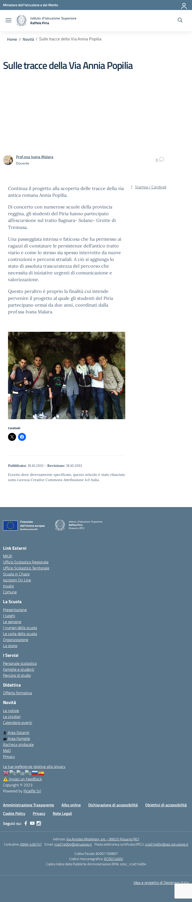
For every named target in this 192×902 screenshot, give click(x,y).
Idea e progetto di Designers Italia (161, 883)
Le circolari (11, 717)
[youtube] (32, 823)
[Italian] (28, 772)
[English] (6, 772)
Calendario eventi (17, 722)
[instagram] (38, 823)
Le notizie (11, 711)
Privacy (9, 756)
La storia (10, 646)
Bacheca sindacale (18, 744)
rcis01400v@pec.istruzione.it (166, 844)
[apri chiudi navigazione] (9, 21)
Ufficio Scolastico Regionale (25, 562)
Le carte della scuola (20, 634)
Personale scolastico (20, 663)
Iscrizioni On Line (17, 580)
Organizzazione (15, 640)
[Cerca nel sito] (180, 20)
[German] (20, 772)
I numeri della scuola (20, 628)
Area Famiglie (18, 738)
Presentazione (15, 610)
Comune (10, 592)
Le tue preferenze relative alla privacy (34, 766)
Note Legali (62, 813)
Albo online (71, 805)
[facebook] (26, 823)
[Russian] (35, 772)
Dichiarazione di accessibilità (113, 805)
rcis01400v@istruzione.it (73, 844)
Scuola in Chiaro (16, 574)
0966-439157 (31, 844)
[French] (13, 772)
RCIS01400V (113, 858)
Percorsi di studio (17, 675)
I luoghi (9, 616)
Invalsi (8, 586)
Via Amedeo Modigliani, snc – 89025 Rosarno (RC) (102, 839)
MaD (7, 750)
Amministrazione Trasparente (28, 805)
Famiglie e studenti (18, 669)
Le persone (12, 622)
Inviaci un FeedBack (22, 779)
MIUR (7, 556)
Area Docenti (18, 732)
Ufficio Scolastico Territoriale (26, 568)
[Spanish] (41, 772)
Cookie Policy (14, 813)
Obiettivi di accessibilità (166, 805)
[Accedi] (184, 5)
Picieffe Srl (32, 791)
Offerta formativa (17, 693)
